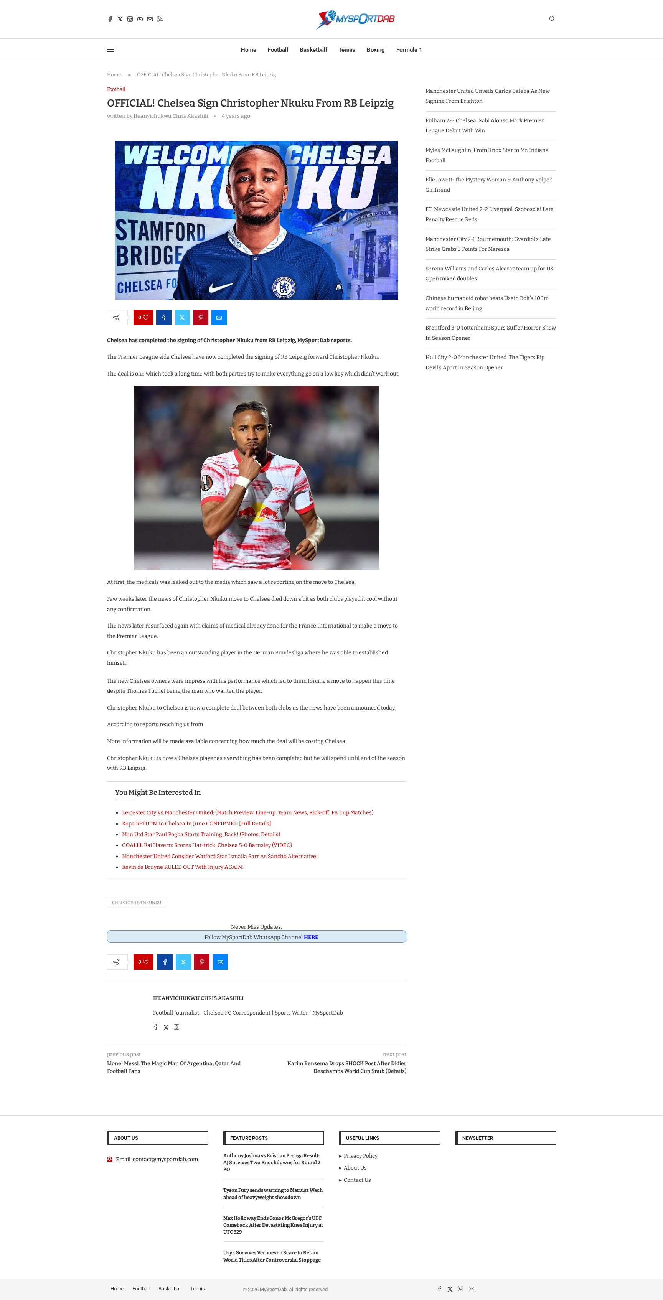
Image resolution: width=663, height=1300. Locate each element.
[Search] (552, 19)
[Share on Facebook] (164, 317)
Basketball (313, 49)
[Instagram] (130, 19)
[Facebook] (110, 19)
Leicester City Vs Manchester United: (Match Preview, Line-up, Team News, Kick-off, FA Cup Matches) (247, 812)
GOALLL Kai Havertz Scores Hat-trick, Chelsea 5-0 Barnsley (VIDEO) (207, 845)
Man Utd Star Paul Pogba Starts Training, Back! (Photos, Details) (201, 834)
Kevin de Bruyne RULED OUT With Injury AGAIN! (183, 867)
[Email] (150, 19)
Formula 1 (409, 49)
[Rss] (160, 19)
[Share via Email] (219, 317)
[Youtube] (140, 19)
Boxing (376, 49)
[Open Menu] (110, 49)
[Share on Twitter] (182, 317)
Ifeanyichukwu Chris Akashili (198, 998)
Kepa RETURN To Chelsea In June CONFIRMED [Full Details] (196, 824)
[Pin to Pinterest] (200, 317)
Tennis (346, 49)
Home (248, 49)
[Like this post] (145, 317)
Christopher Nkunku (136, 902)
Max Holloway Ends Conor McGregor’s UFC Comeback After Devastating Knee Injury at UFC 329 (273, 1225)
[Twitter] (120, 19)
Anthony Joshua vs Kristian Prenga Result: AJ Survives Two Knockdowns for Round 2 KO (271, 1162)
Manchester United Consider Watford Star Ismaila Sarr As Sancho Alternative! (220, 856)
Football (278, 49)
